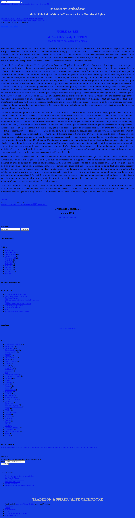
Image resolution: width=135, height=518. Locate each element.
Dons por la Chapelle (12, 431)
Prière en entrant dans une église (15, 294)
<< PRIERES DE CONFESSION (12, 20)
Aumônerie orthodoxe (12, 482)
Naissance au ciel (11, 412)
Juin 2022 (8, 264)
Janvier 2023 (9, 250)
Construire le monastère (35, 19)
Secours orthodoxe (11, 484)
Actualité (8, 386)
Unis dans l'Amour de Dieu (25, 504)
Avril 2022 (8, 267)
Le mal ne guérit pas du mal (14, 306)
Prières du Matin (10, 397)
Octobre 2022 (9, 256)
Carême (7, 411)
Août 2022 (8, 260)
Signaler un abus (10, 510)
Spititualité (8, 418)
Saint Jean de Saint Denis (13, 407)
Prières (7, 356)
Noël (6, 373)
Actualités (8, 348)
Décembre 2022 (10, 252)
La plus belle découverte (13, 307)
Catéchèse (8, 363)
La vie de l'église (10, 361)
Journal (7, 433)
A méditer (8, 367)
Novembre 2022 (10, 254)
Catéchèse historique (12, 375)
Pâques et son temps (11, 405)
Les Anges (8, 426)
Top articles (9, 506)
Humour (8, 422)
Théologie (8, 416)
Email (3, 461)
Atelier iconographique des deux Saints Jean (19, 485)
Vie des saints (9, 346)
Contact (7, 508)
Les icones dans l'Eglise (13, 376)
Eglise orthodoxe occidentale (14, 480)
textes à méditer (10, 357)
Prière (35, 203)
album (7, 384)
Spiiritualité (9, 369)
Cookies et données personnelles (16, 513)
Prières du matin (10, 390)
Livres (7, 388)
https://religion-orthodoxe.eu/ (67, 217)
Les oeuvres (9, 403)
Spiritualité (8, 382)
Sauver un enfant (21, 19)
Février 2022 (9, 271)
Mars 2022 (8, 269)
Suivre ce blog (15, 4)
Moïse (7, 302)
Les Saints (8, 378)
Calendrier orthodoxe (12, 428)
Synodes (8, 420)
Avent (7, 401)
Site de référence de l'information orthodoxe (19, 476)
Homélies (8, 354)
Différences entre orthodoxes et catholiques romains (22, 300)
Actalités (8, 359)
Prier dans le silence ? (8, 19)
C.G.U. (7, 511)
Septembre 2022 (10, 258)
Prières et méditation (12, 399)
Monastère (8, 392)
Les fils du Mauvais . (12, 298)
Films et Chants (10, 352)
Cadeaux (8, 414)
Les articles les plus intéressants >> (35, 20)
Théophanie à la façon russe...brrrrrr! (17, 311)
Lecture (7, 435)
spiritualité (8, 393)
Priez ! (7, 309)
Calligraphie (9, 429)
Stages (7, 409)
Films (7, 380)
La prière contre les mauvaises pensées (18, 304)
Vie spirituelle (9, 395)
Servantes (8, 371)
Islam (7, 424)
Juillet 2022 (9, 262)
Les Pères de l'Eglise (12, 478)
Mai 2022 (8, 266)
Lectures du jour (10, 350)
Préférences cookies (11, 515)
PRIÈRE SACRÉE (9, 26)
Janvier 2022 (9, 273)
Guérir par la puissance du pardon (16, 296)
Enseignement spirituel (12, 344)
